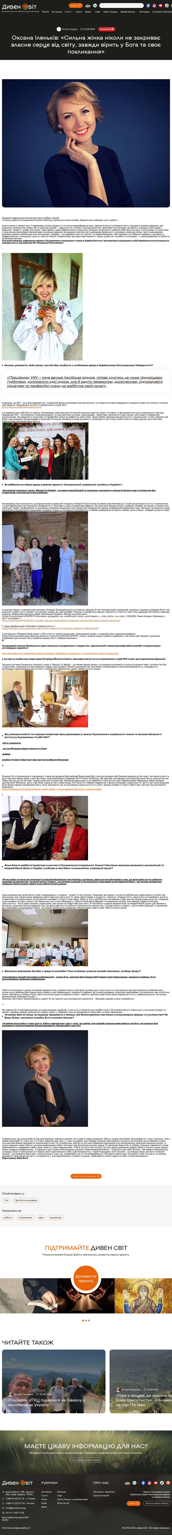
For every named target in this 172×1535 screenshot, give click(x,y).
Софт (98, 12)
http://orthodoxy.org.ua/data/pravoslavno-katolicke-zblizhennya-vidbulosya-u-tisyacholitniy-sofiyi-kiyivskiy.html (60, 653)
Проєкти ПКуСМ (101, 1495)
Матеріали (144, 12)
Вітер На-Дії (63, 1503)
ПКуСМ (45, 12)
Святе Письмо (110, 12)
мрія (41, 1217)
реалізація (55, 1217)
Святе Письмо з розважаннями (72, 1499)
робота (8, 1217)
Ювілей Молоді (127, 12)
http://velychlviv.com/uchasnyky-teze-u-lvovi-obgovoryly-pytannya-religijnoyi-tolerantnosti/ (50, 628)
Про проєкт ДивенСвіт (104, 1492)
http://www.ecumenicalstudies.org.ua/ (22, 407)
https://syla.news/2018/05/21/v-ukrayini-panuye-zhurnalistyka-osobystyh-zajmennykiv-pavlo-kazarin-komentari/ (61, 621)
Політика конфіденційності (16, 1528)
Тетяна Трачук (69, 29)
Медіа (88, 12)
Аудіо (44, 1503)
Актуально (57, 12)
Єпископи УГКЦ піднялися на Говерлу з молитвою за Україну (46, 1402)
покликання (25, 1217)
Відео (44, 1507)
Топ (6, 1200)
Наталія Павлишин (23, 1394)
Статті (68, 12)
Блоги (79, 12)
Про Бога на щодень (26, 1200)
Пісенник (61, 1492)
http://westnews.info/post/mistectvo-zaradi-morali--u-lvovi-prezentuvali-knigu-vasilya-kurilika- (52, 789)
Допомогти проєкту (86, 1278)
